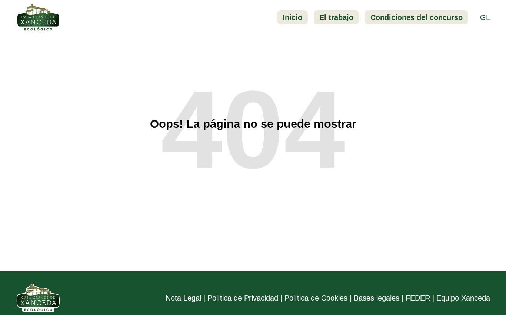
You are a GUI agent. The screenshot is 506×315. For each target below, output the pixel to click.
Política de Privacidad (242, 298)
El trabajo (336, 17)
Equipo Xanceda (463, 298)
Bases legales (376, 298)
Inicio (292, 17)
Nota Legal (183, 298)
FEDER (418, 298)
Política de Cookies (315, 298)
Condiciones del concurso (416, 17)
